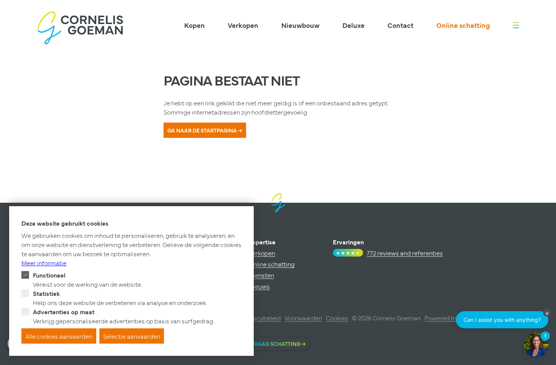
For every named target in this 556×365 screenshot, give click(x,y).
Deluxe (353, 25)
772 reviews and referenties (405, 253)
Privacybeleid (262, 317)
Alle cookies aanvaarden (58, 336)
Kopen (194, 25)
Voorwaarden (303, 317)
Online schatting (463, 25)
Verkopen (243, 25)
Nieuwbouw (300, 25)
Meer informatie (43, 262)
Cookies (337, 317)
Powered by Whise (451, 317)
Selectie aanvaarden (131, 336)
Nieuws (259, 286)
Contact (400, 25)
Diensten (261, 275)
